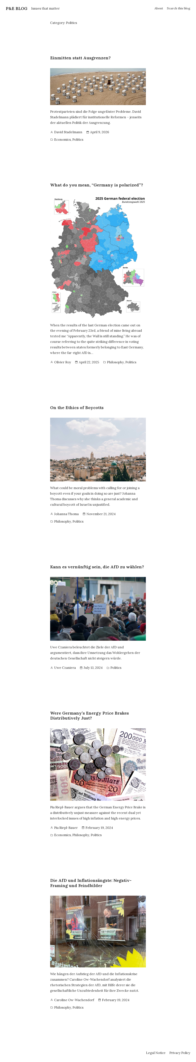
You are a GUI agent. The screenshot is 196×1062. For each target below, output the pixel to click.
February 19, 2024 (99, 828)
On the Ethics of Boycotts (77, 407)
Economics (62, 139)
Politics (77, 139)
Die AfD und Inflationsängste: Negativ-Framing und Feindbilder (90, 883)
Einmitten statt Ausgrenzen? (81, 57)
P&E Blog (16, 8)
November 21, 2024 (101, 514)
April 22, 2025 (89, 362)
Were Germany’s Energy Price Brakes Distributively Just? (89, 716)
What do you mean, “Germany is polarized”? (96, 184)
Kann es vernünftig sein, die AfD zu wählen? (97, 566)
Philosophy (115, 362)
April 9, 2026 (99, 132)
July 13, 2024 (93, 668)
